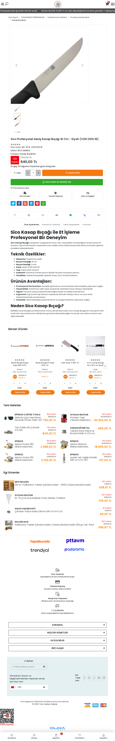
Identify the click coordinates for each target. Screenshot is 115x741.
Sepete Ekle (74, 172)
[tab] (31, 224)
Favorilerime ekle (21, 188)
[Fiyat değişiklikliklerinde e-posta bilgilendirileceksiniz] (71, 215)
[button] (16, 65)
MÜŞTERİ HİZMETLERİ (57, 632)
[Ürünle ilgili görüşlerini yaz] (43, 215)
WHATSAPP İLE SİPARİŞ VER (58, 182)
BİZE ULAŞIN (58, 648)
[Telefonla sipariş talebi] (85, 215)
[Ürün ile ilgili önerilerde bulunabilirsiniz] (99, 215)
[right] (105, 366)
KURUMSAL (57, 624)
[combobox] (13, 687)
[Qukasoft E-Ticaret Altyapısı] (57, 728)
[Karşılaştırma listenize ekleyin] (57, 215)
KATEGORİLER (57, 640)
